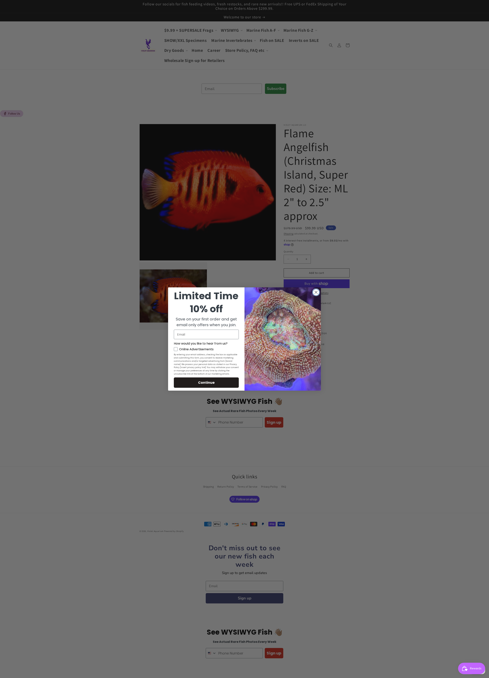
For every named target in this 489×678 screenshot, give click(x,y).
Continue (206, 382)
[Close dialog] (316, 292)
